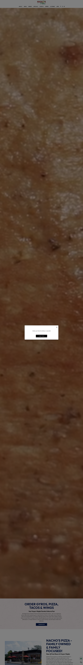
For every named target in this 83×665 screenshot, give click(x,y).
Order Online (41, 336)
